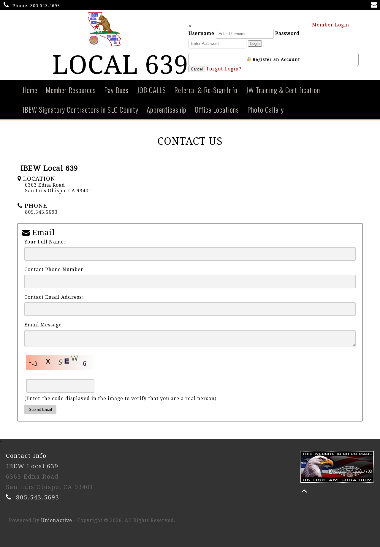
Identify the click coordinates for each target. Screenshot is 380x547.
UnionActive (56, 520)
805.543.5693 (45, 5)
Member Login (331, 25)
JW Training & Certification (283, 89)
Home (30, 89)
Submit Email (40, 409)
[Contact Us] (375, 5)
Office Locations (217, 109)
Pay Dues (116, 89)
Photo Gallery (265, 109)
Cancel (197, 69)
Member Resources (71, 89)
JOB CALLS (151, 89)
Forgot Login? (224, 69)
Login (254, 43)
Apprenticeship (166, 109)
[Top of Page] (304, 491)
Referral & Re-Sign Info (206, 89)
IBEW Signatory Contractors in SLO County (80, 109)
